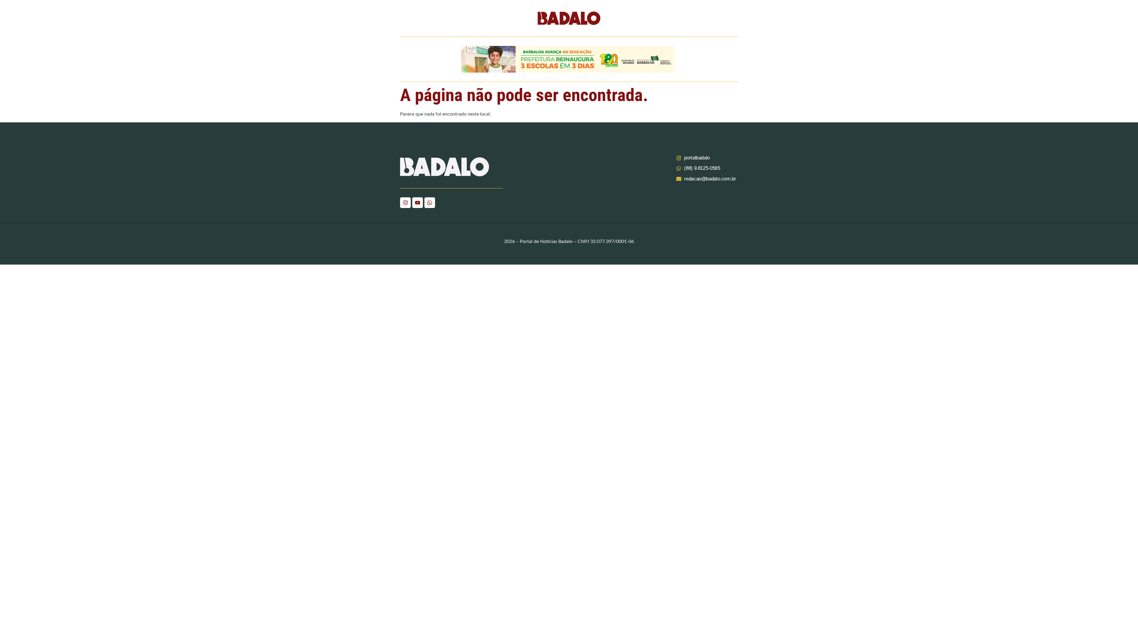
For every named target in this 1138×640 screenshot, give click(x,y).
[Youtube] (417, 202)
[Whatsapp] (429, 202)
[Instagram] (405, 202)
